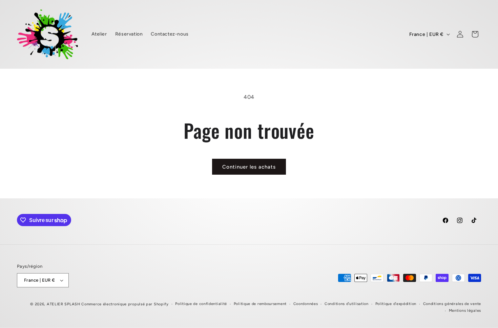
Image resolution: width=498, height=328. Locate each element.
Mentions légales (465, 310)
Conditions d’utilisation (347, 304)
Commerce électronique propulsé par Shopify (124, 304)
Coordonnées (305, 304)
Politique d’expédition (395, 304)
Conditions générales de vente (452, 304)
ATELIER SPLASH (64, 304)
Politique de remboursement (260, 304)
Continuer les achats (249, 167)
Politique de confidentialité (201, 304)
